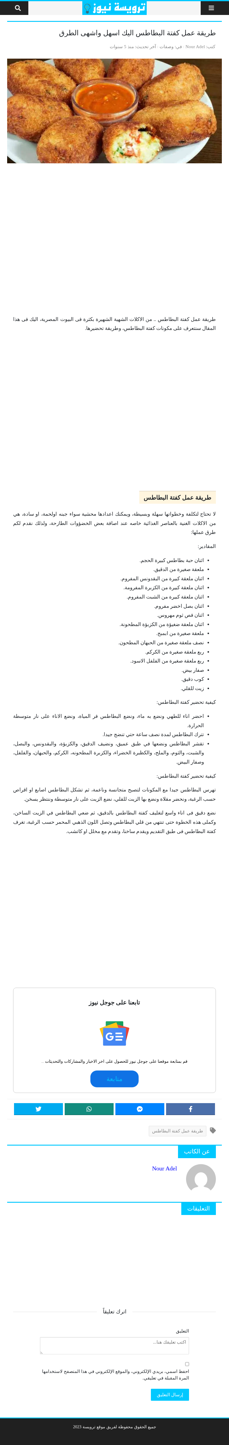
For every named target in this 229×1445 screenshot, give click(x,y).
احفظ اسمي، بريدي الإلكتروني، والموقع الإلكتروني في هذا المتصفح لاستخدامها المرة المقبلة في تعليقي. (115, 1375)
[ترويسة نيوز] (114, 8)
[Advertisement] (114, 239)
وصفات (167, 46)
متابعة (114, 1078)
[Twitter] (38, 1109)
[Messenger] (139, 1109)
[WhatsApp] (89, 1109)
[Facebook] (190, 1109)
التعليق (182, 1330)
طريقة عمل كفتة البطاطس (177, 1130)
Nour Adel (195, 46)
